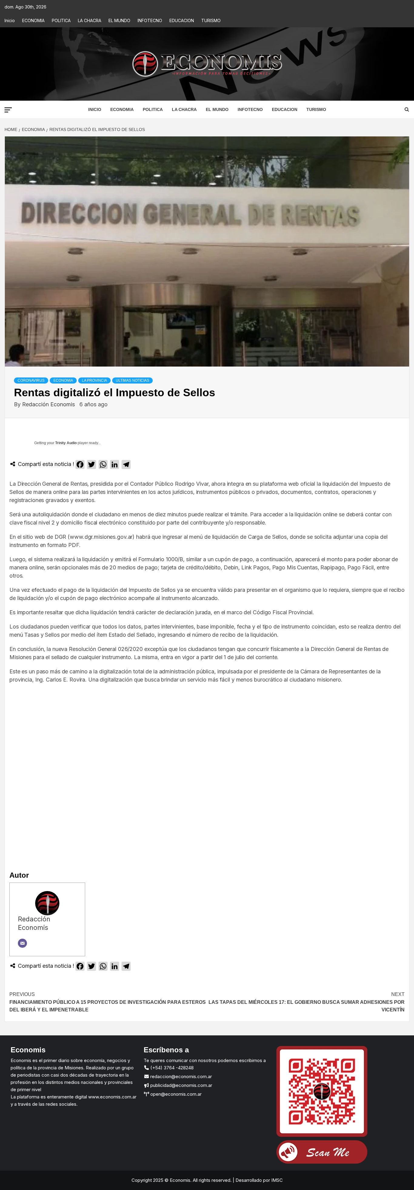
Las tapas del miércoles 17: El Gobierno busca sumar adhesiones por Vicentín (307, 1002)
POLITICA (61, 20)
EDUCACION (181, 20)
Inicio (10, 20)
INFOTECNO (150, 20)
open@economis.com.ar (175, 1094)
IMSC (276, 1180)
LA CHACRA (89, 20)
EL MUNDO (119, 20)
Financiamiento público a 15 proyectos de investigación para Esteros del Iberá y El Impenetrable (107, 1002)
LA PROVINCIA (94, 380)
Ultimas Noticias (132, 380)
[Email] (22, 943)
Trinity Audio (66, 443)
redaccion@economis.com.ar (180, 1076)
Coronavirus (31, 380)
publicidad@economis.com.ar (180, 1085)
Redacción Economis (49, 404)
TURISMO (211, 20)
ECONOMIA (33, 20)
